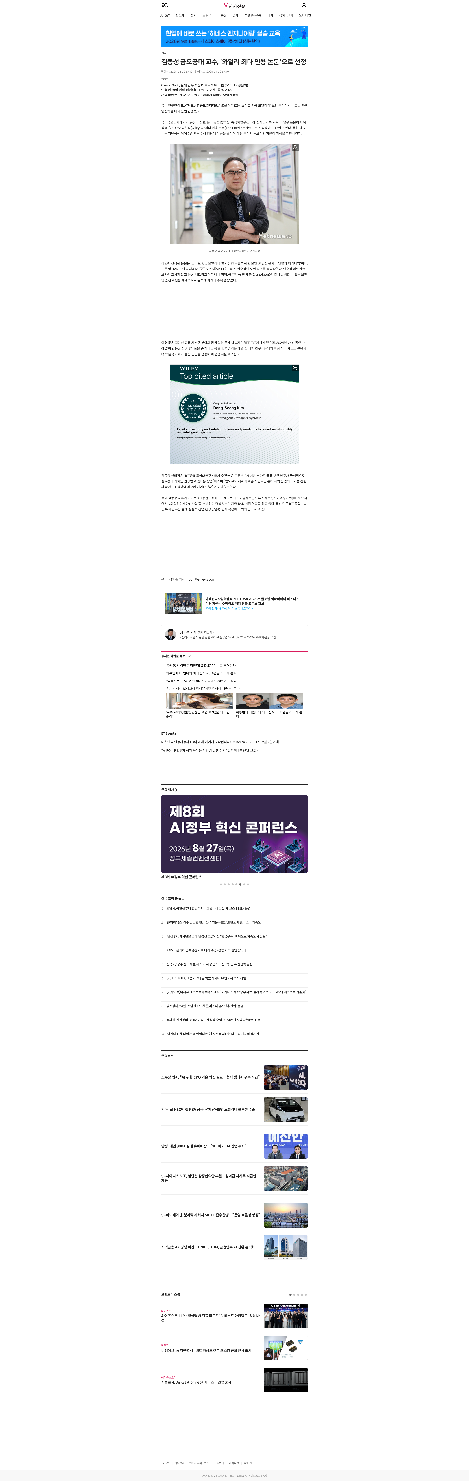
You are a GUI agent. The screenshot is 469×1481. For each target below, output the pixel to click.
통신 (224, 15)
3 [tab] (229, 884)
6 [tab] (240, 884)
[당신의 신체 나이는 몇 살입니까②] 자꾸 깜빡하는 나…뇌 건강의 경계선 (212, 1034)
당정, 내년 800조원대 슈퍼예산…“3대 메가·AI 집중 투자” (203, 1146)
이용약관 (179, 1463)
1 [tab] (221, 884)
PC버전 (248, 1463)
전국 (164, 53)
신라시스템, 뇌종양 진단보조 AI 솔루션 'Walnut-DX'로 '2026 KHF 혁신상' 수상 (229, 637)
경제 (235, 15)
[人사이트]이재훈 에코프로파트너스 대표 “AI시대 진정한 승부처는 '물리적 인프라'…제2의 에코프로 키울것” (236, 992)
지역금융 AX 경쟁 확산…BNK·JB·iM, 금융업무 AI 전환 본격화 (208, 1247)
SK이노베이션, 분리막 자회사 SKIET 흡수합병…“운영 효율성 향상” (210, 1215)
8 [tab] (248, 884)
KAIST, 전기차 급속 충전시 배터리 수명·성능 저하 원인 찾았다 (206, 950)
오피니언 (305, 15)
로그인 (166, 1463)
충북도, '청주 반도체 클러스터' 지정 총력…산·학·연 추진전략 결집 (209, 964)
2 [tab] (225, 884)
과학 (270, 15)
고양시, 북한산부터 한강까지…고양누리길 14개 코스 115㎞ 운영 (208, 909)
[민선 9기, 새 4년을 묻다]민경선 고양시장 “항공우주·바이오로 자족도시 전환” (216, 936)
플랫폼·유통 (253, 15)
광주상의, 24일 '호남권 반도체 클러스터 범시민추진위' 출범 (204, 1006)
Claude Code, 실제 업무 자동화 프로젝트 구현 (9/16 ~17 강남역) (204, 85)
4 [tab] (233, 884)
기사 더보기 (205, 633)
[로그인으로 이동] (304, 5)
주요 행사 (169, 790)
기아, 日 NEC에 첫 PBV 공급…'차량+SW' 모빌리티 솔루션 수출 (208, 1109)
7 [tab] (244, 884)
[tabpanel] (234, 838)
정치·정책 (286, 15)
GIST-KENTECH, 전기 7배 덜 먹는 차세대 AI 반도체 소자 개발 (206, 978)
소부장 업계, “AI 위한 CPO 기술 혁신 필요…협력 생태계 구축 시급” (210, 1077)
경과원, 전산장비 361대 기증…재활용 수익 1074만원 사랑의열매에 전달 (213, 1020)
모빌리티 (208, 15)
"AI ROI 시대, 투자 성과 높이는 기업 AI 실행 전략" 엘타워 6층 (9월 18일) (209, 751)
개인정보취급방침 (199, 1463)
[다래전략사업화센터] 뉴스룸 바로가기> (229, 609)
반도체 (180, 15)
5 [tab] (236, 884)
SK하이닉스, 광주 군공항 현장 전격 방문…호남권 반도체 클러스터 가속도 (213, 922)
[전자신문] (234, 5)
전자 (194, 15)
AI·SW (165, 15)
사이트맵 (234, 1463)
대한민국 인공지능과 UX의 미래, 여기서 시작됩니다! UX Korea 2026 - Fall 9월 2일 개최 (220, 742)
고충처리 (219, 1463)
